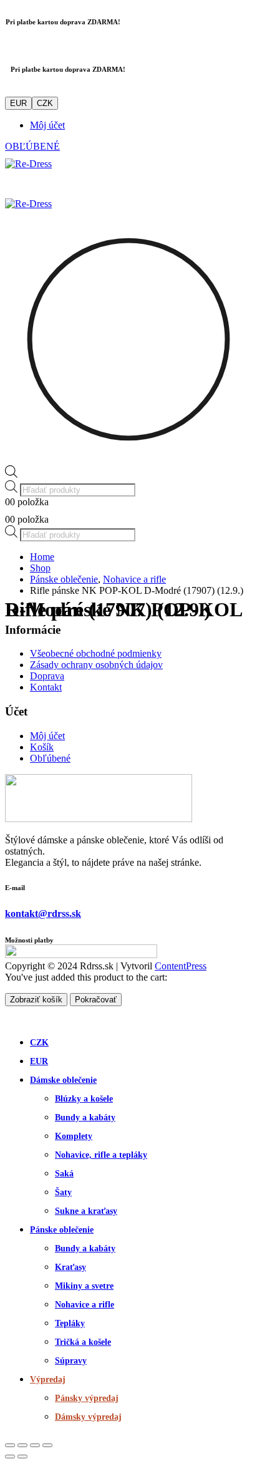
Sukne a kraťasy (86, 1211)
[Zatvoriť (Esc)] (47, 1445)
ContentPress (180, 966)
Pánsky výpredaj (87, 1398)
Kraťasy (70, 1267)
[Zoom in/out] (10, 1445)
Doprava (47, 676)
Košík (42, 747)
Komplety (73, 1136)
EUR (18, 103)
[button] (12, 1017)
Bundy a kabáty (85, 1117)
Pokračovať (96, 999)
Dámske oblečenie (63, 1080)
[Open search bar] (11, 474)
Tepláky (70, 1323)
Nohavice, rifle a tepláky (101, 1155)
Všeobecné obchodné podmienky (96, 653)
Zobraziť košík (36, 999)
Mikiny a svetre (84, 1286)
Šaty (63, 1192)
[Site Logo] (28, 163)
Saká (64, 1173)
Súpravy (71, 1360)
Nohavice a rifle (84, 1304)
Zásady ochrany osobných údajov (96, 664)
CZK (45, 103)
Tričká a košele (83, 1342)
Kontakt (46, 687)
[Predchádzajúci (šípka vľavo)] (10, 1456)
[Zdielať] (35, 1445)
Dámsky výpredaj (88, 1417)
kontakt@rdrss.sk (43, 913)
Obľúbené (50, 758)
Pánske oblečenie (62, 1229)
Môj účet (47, 125)
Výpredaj (47, 1379)
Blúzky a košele (84, 1098)
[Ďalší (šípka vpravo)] (22, 1456)
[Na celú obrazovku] (22, 1445)
